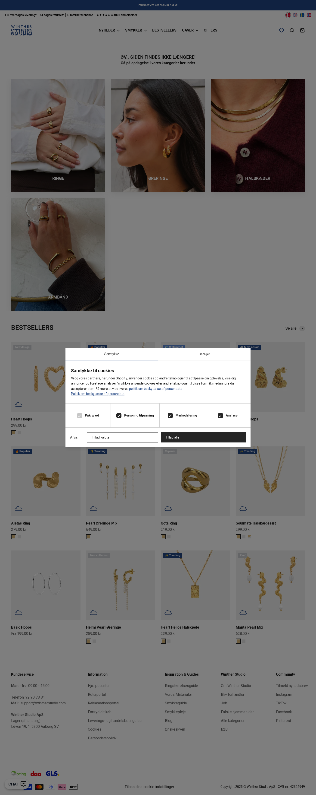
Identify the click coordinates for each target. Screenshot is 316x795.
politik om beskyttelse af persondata (155, 389)
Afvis (74, 437)
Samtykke (111, 354)
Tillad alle (172, 437)
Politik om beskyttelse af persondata (97, 394)
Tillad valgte (100, 437)
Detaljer (204, 354)
